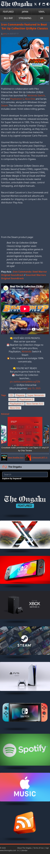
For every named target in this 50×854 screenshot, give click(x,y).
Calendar (24, 850)
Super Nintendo (35, 395)
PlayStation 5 (17, 98)
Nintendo (27, 351)
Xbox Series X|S (34, 403)
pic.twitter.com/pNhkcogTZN (25, 381)
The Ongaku (15, 466)
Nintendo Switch (36, 95)
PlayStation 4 (16, 403)
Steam (4, 105)
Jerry (5, 33)
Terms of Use (38, 848)
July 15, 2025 (34, 388)
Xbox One (30, 98)
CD (11, 395)
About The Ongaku (24, 848)
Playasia (20, 395)
